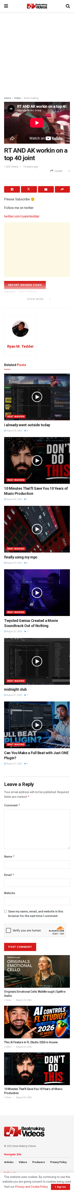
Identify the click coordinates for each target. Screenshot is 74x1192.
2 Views (8, 1000)
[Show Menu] (6, 6)
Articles (9, 1162)
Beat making (31, 98)
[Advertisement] (37, 53)
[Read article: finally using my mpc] (37, 529)
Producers (38, 1162)
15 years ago (30, 166)
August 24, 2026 (14, 499)
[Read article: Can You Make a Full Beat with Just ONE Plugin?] (37, 724)
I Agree (60, 1186)
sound (19, 304)
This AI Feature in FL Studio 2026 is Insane (31, 1042)
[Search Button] (68, 6)
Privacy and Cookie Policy (31, 1186)
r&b (8, 304)
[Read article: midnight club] (37, 661)
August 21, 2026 (14, 695)
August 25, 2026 (14, 431)
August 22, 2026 (14, 631)
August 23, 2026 (14, 563)
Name (9, 856)
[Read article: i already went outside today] (37, 397)
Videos (23, 1162)
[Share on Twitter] (29, 189)
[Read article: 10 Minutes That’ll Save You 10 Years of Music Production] (37, 460)
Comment (12, 805)
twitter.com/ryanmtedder (21, 216)
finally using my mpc (20, 557)
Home (7, 98)
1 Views (8, 1097)
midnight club (15, 689)
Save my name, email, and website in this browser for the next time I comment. (35, 914)
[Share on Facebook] (12, 189)
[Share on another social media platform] (62, 189)
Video (17, 98)
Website (9, 893)
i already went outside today (27, 425)
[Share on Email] (46, 189)
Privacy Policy (58, 1162)
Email (9, 875)
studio (32, 304)
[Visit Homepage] (37, 6)
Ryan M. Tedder (20, 346)
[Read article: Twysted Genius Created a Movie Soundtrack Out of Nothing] (37, 592)
